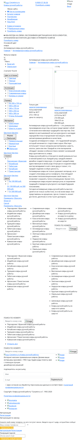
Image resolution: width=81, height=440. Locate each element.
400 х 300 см (14, 113)
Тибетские (13, 166)
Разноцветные (15, 83)
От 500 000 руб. (15, 191)
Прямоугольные (15, 141)
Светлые (12, 78)
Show (7, 201)
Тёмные (12, 81)
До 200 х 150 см (15, 103)
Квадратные (14, 143)
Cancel (6, 203)
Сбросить (18, 198)
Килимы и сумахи (16, 96)
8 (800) (41, 2)
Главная (7, 50)
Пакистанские (14, 171)
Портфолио (12, 16)
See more (7, 133)
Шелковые (13, 126)
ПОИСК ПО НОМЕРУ (62, 225)
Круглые (12, 146)
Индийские (13, 163)
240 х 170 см (14, 108)
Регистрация (5, 415)
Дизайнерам (12, 19)
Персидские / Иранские (16, 161)
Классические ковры (17, 91)
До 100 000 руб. (15, 181)
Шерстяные (14, 123)
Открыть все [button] (12, 344)
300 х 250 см (14, 111)
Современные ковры (17, 93)
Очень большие (15, 116)
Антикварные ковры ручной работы (28, 50)
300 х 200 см (14, 106)
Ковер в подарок (14, 26)
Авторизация (5, 430)
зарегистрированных (38, 107)
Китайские (13, 169)
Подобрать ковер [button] (42, 5)
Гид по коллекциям (17, 11)
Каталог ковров (13, 14)
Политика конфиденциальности (17, 396)
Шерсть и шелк (15, 128)
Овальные (13, 148)
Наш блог (11, 22)
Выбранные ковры (17, 28)
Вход (69, 6)
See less (15, 133)
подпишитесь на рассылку (15, 369)
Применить (8, 198)
